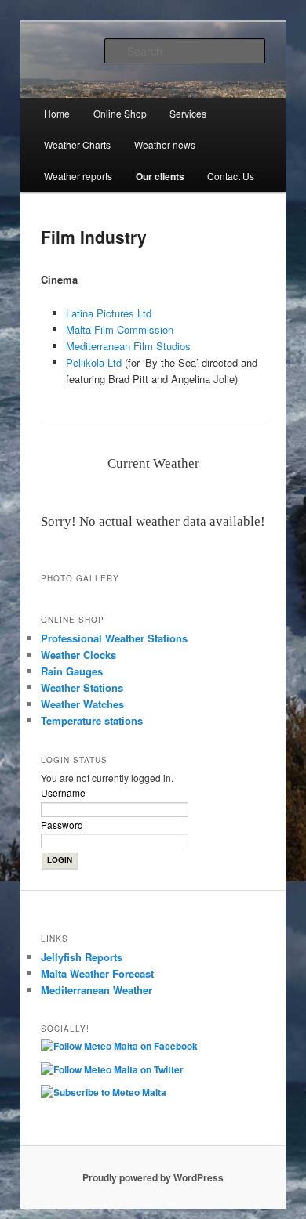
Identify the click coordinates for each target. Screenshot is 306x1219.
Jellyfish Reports (81, 957)
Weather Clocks (78, 654)
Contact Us (230, 176)
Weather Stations (82, 687)
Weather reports (78, 176)
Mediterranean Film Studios (128, 345)
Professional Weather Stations (114, 638)
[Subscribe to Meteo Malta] (107, 1095)
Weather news (164, 144)
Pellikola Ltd (94, 362)
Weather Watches (82, 703)
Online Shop (120, 113)
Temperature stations (92, 720)
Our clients (160, 176)
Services (187, 113)
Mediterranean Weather (96, 989)
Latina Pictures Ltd (108, 313)
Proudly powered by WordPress (153, 1177)
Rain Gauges (72, 671)
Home (57, 113)
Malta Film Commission (119, 329)
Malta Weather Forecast (97, 973)
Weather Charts (77, 144)
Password (62, 824)
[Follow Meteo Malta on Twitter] (116, 1072)
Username (63, 792)
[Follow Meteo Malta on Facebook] (123, 1049)
